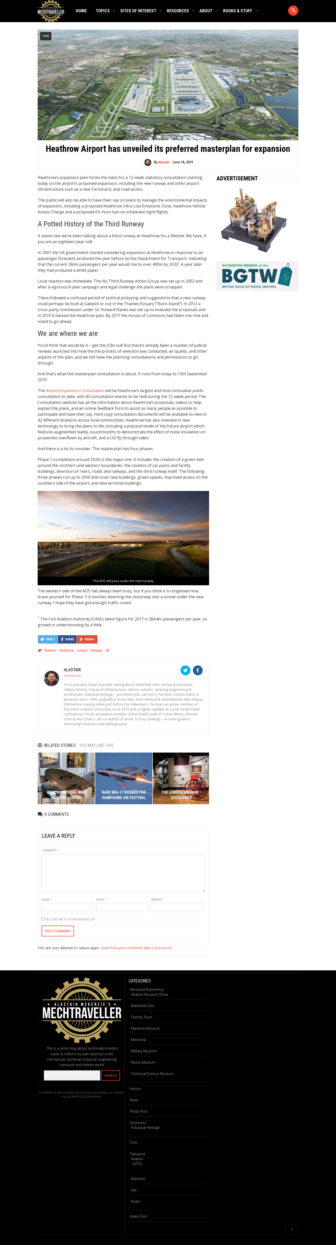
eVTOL (137, 1163)
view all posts (72, 675)
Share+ (89, 639)
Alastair (163, 162)
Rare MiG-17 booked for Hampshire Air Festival (124, 795)
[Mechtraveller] (51, 10)
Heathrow (67, 650)
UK (107, 650)
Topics (103, 10)
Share (69, 639)
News (46, 36)
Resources (178, 10)
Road (135, 1201)
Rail (134, 1190)
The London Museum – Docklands (181, 795)
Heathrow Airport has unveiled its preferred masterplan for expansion (168, 149)
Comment (50, 850)
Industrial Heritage (145, 1127)
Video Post (138, 1216)
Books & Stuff (237, 10)
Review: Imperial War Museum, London (66, 795)
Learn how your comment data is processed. (136, 948)
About (205, 10)
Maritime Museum (145, 1028)
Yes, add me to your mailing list (70, 919)
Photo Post (139, 1111)
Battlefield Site (142, 1005)
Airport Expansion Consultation (75, 390)
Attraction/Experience (147, 989)
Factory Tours (142, 1017)
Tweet (50, 639)
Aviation (50, 650)
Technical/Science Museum (152, 1073)
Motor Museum (143, 1062)
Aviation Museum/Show (149, 994)
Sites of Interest (138, 10)
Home (81, 10)
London (82, 650)
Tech (133, 1142)
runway (96, 650)
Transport (137, 1153)
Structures (138, 1122)
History (135, 1088)
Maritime (138, 1178)
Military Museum (144, 1051)
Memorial (138, 1039)
